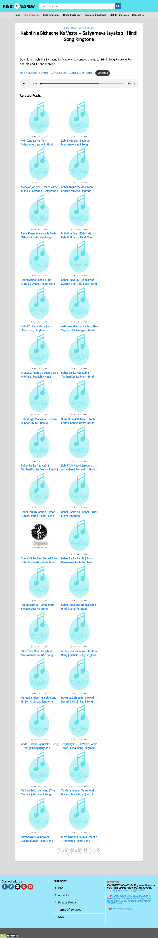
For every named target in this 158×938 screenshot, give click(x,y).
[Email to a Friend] (73, 851)
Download (103, 72)
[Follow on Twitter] (11, 887)
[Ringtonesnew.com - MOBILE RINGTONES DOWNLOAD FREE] (18, 6)
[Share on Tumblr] (92, 851)
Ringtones (70, 28)
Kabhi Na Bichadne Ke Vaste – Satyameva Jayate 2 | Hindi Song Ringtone (57, 72)
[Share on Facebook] (60, 851)
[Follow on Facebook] (5, 887)
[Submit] (118, 6)
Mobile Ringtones (119, 15)
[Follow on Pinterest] (24, 887)
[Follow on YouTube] (30, 887)
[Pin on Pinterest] (79, 851)
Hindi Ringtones (71, 15)
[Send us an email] (18, 887)
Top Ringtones (31, 15)
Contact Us (138, 15)
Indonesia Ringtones (95, 15)
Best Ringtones (51, 15)
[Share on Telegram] (98, 851)
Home (17, 15)
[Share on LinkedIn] (85, 851)
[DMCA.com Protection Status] (9, 935)
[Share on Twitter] (66, 851)
